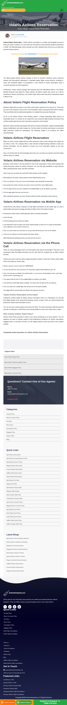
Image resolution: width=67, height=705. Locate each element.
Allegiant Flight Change (12, 491)
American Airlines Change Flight (12, 685)
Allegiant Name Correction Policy (15, 505)
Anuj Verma (20, 34)
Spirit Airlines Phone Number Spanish (17, 538)
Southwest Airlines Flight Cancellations (14, 691)
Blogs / (26, 29)
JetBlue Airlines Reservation (14, 473)
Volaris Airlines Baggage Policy (12, 367)
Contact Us (11, 399)
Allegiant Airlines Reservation (14, 465)
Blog (4, 657)
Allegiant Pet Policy (11, 484)
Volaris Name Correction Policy (12, 373)
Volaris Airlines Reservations (14, 476)
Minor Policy (9, 425)
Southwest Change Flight (10, 688)
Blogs (8, 439)
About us (6, 642)
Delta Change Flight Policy (13, 495)
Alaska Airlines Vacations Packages (17, 542)
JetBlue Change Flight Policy (14, 524)
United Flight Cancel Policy (13, 516)
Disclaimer (7, 651)
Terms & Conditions (9, 648)
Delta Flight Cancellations (10, 631)
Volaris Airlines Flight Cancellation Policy (15, 362)
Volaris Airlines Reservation (39, 29)
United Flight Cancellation (10, 634)
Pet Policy (9, 421)
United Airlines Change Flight (14, 498)
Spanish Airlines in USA (9, 682)
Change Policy (10, 414)
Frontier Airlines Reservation (14, 567)
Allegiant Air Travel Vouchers (15, 545)
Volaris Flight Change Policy (12, 357)
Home (20, 29)
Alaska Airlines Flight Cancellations (13, 663)
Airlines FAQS (10, 436)
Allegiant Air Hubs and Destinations (17, 549)
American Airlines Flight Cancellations (13, 694)
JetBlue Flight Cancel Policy (14, 520)
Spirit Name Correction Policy (14, 502)
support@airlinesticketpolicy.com (17, 394)
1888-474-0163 (12, 389)
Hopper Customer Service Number (16, 560)
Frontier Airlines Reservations (14, 469)
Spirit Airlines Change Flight (14, 487)
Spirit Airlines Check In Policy (14, 462)
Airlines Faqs (7, 654)
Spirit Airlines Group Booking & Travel (16, 458)
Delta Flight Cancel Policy (13, 513)
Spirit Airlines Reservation (13, 454)
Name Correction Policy (12, 417)
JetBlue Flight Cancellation (10, 660)
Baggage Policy (10, 432)
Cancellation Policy (11, 428)
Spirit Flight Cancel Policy (13, 509)
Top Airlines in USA (8, 679)
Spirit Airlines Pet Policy (12, 480)
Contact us (7, 645)
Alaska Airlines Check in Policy (15, 556)
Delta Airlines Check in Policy (15, 553)
